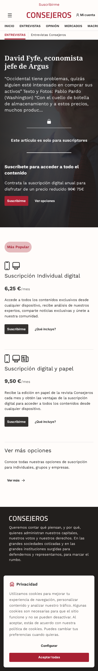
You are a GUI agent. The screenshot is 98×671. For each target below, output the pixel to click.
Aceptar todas (49, 657)
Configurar (49, 646)
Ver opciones (45, 201)
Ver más (13, 480)
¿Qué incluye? (45, 329)
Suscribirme (49, 4)
